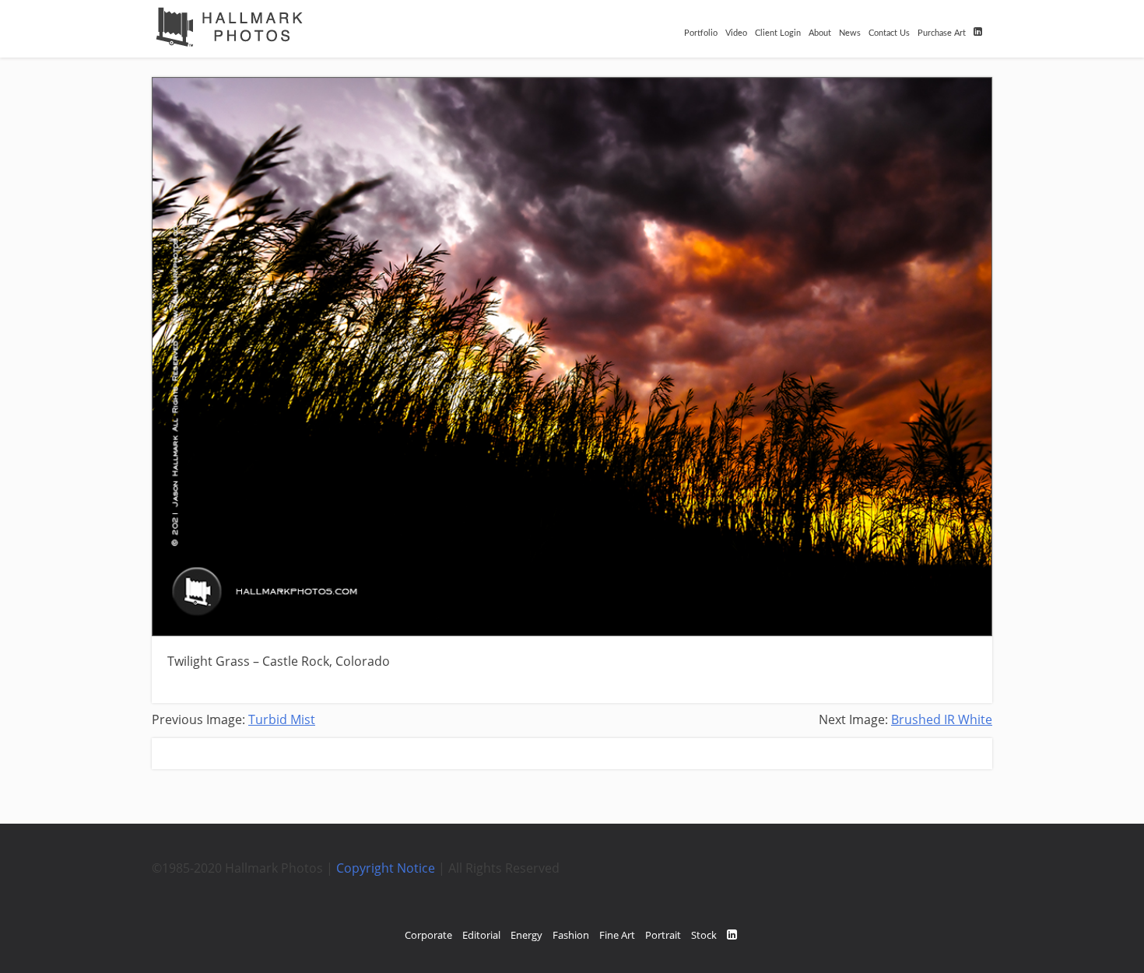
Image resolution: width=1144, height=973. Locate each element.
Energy (526, 935)
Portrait (663, 935)
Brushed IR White (941, 719)
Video (736, 33)
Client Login (778, 33)
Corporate (428, 935)
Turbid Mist (281, 719)
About (820, 33)
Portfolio (701, 33)
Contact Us (889, 33)
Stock (704, 935)
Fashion (571, 935)
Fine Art (617, 935)
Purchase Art (942, 33)
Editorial (481, 935)
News (850, 33)
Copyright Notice (385, 868)
